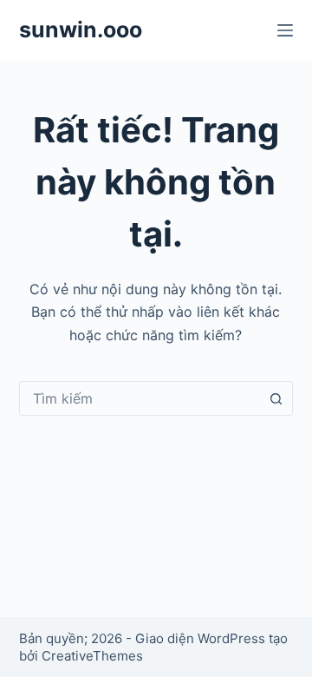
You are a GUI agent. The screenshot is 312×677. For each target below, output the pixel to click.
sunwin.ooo (80, 29)
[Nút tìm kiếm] (275, 398)
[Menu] (285, 30)
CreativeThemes (92, 655)
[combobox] (140, 398)
